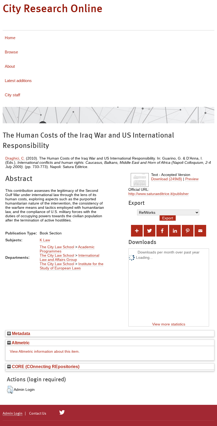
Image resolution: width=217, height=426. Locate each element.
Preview (191, 179)
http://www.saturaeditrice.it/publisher (158, 194)
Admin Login (12, 413)
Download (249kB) (166, 179)
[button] (10, 390)
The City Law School (57, 247)
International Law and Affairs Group (69, 257)
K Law (45, 240)
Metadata (20, 333)
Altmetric (20, 342)
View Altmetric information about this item (44, 351)
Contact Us (37, 413)
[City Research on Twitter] (62, 412)
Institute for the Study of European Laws (71, 266)
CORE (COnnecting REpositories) (45, 366)
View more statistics (168, 324)
